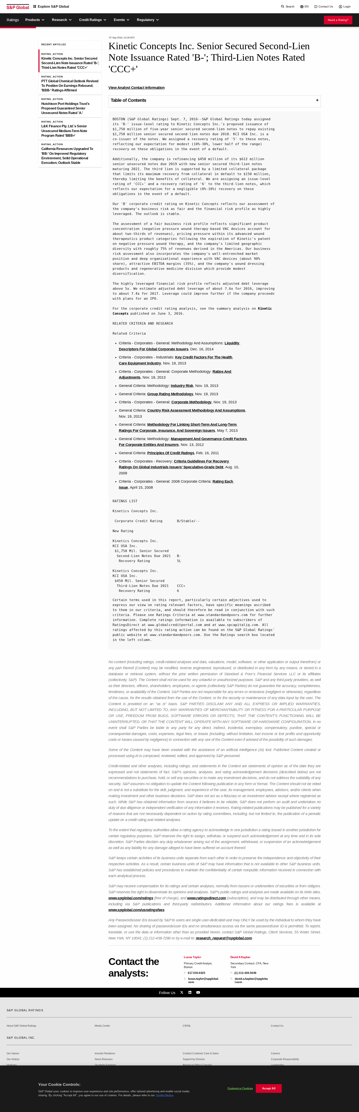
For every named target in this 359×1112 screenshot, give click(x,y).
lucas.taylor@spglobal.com (203, 980)
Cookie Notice (164, 1095)
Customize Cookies (240, 1088)
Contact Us (325, 6)
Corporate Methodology (191, 402)
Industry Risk (182, 386)
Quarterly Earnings (105, 1065)
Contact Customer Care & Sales (201, 1053)
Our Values (13, 1053)
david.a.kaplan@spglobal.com (251, 980)
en (307, 6)
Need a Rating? (338, 20)
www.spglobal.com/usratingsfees (136, 910)
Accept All (268, 1088)
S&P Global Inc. (21, 1037)
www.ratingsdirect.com (206, 898)
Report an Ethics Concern (197, 1065)
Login (347, 6)
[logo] (18, 6)
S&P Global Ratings (25, 1010)
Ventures (12, 1065)
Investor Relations (105, 1053)
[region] (179, 1088)
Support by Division (194, 1059)
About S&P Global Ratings (21, 1026)
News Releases (104, 1059)
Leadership (277, 1065)
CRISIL (187, 1026)
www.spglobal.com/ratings (130, 898)
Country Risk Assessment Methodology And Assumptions (196, 410)
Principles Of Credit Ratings (170, 453)
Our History (13, 1059)
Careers (275, 1053)
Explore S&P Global (53, 6)
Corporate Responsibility (285, 1059)
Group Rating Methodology (170, 394)
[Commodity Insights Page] (182, 992)
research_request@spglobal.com (224, 938)
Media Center (102, 1026)
